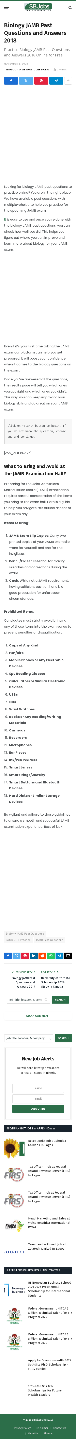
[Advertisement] (38, 134)
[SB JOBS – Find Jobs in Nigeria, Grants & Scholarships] (38, 7)
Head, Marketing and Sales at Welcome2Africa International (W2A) (49, 1223)
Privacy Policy (22, 1427)
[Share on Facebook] (11, 81)
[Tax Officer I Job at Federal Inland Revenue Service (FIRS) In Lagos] (14, 1200)
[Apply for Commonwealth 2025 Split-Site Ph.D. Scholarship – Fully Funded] (14, 1368)
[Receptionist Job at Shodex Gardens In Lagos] (14, 1148)
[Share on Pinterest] (41, 81)
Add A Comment (38, 1015)
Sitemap (48, 1433)
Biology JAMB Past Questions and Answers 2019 (23, 982)
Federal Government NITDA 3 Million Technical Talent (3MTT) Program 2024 (50, 1313)
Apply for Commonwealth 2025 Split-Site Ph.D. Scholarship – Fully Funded (49, 1364)
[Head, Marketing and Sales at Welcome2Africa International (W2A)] (14, 1226)
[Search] (70, 7)
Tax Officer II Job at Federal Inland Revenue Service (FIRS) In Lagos (49, 1171)
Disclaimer (42, 1427)
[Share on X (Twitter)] (26, 81)
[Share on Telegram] (56, 81)
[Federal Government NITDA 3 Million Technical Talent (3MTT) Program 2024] (14, 1316)
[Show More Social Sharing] (68, 81)
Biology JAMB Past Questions (27, 69)
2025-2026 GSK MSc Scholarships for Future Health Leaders (45, 1390)
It (5, 219)
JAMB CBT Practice (18, 939)
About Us (33, 1433)
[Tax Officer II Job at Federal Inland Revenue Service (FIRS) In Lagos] (14, 1174)
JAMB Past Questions (49, 939)
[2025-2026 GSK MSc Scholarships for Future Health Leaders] (14, 1394)
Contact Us (59, 1427)
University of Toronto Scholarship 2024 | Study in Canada (55, 982)
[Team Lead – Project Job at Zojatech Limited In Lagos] (14, 1252)
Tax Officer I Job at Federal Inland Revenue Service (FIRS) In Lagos (49, 1197)
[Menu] (6, 7)
